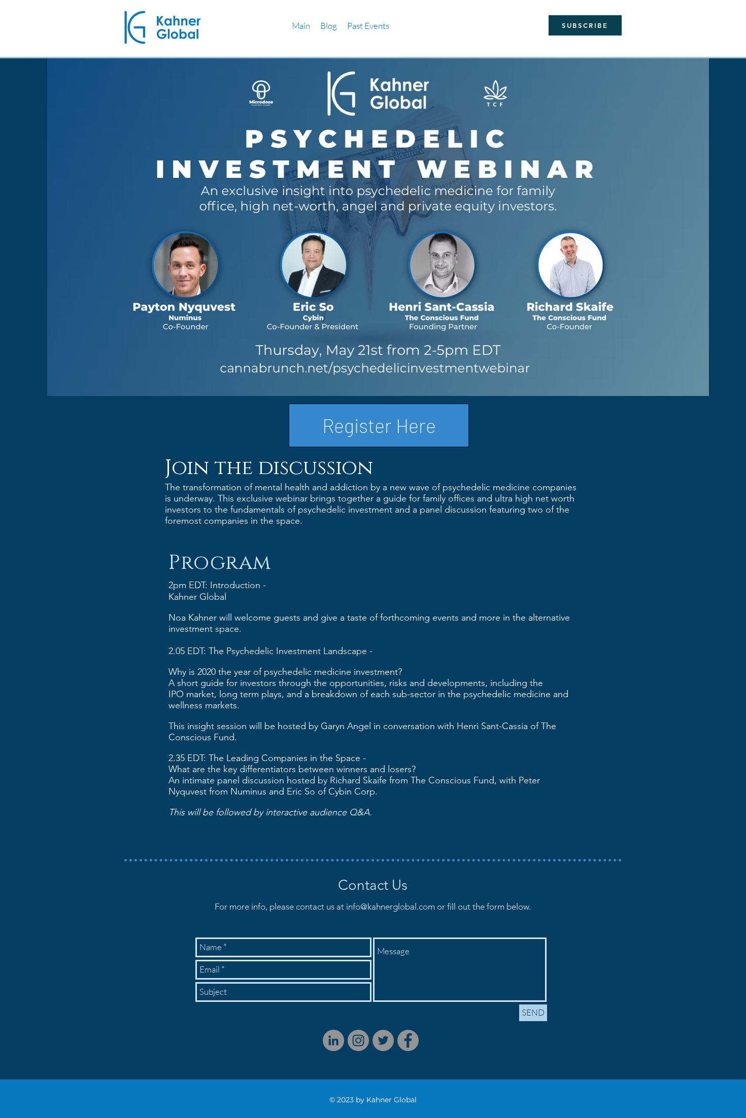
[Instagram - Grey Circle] (358, 1040)
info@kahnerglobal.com (390, 906)
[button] (368, 25)
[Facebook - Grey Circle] (408, 1040)
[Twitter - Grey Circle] (383, 1040)
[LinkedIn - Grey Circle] (333, 1040)
